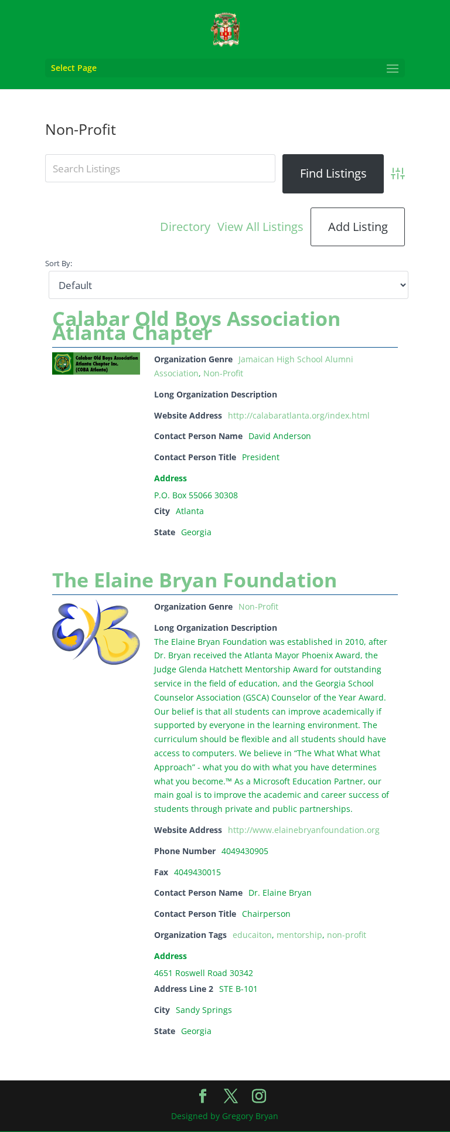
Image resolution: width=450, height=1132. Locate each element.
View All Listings (260, 227)
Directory (185, 227)
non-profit (346, 934)
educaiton (252, 934)
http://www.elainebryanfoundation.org (304, 829)
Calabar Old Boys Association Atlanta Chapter (196, 325)
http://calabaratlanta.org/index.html (299, 415)
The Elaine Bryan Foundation (194, 579)
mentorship (299, 934)
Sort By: (58, 263)
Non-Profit (223, 373)
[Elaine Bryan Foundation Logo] (96, 661)
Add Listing (358, 226)
